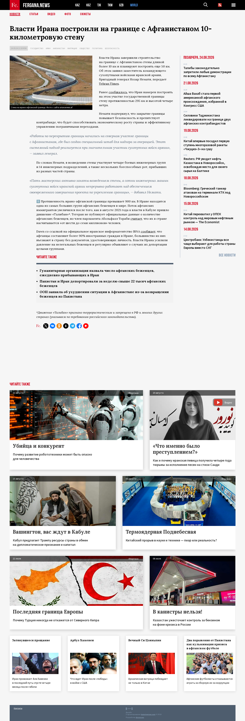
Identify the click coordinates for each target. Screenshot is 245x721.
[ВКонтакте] (52, 326)
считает (136, 219)
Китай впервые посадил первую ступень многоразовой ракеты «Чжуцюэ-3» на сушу (207, 145)
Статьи (34, 14)
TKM (110, 5)
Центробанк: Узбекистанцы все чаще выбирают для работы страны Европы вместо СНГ (209, 244)
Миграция (72, 48)
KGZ (88, 5)
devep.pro (140, 717)
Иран (48, 48)
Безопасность (112, 48)
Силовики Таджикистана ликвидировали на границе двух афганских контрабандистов (207, 119)
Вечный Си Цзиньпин (144, 640)
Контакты (18, 708)
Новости (15, 14)
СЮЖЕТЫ (85, 14)
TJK (99, 5)
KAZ (77, 5)
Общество (85, 48)
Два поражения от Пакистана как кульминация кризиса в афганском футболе (208, 644)
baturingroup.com (148, 714)
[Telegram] (72, 326)
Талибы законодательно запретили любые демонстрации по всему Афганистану (207, 72)
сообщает (148, 231)
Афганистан (59, 48)
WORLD (134, 5)
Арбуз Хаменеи (82, 640)
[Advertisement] (122, 357)
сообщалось (118, 92)
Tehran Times (109, 84)
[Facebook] (79, 326)
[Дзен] (65, 326)
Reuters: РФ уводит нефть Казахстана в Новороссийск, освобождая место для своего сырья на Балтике (206, 165)
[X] (45, 326)
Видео (51, 14)
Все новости (227, 255)
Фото (67, 14)
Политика (97, 48)
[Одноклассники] (59, 326)
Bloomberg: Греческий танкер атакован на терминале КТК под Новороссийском (207, 192)
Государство (36, 48)
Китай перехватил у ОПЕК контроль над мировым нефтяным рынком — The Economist (208, 218)
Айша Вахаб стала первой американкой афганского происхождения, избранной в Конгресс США (205, 100)
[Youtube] (85, 326)
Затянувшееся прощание (31, 640)
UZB (121, 5)
